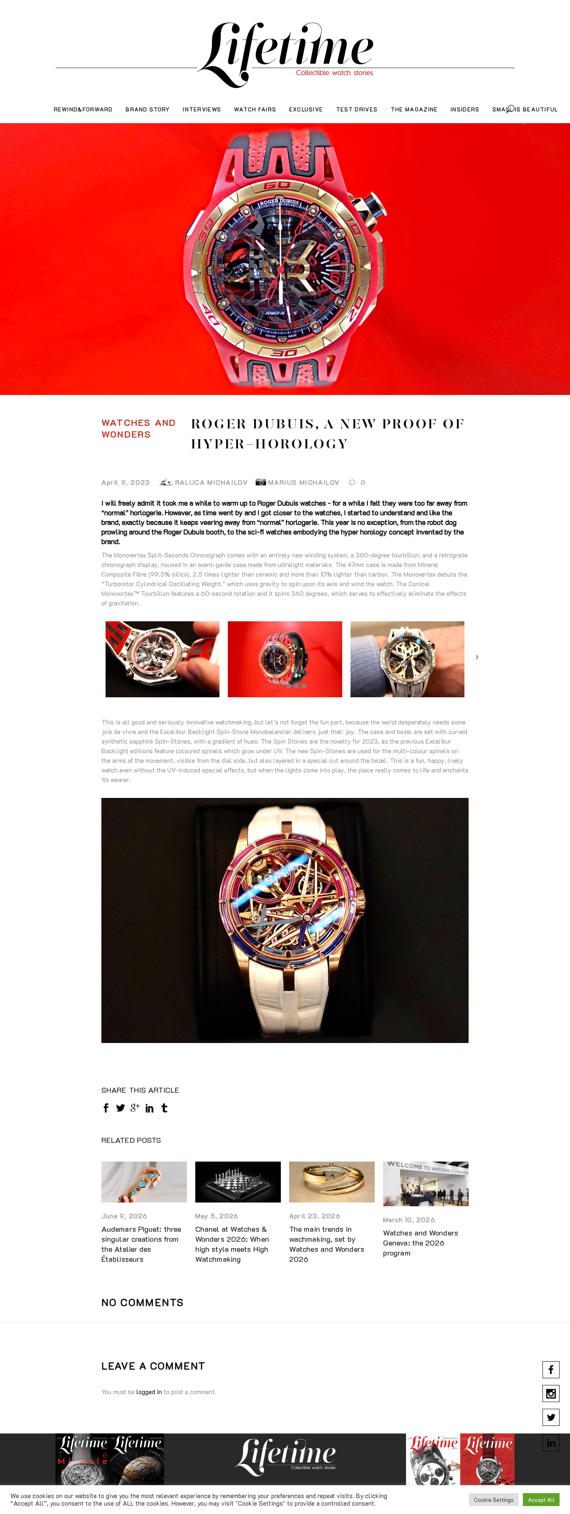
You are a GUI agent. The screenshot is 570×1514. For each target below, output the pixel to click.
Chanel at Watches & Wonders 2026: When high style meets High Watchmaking (232, 1244)
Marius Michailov (304, 482)
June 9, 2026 (124, 1215)
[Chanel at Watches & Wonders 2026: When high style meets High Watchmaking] (238, 1182)
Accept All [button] (541, 1499)
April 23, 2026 (314, 1215)
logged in (149, 1391)
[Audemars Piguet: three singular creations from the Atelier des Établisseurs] (144, 1182)
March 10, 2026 (409, 1219)
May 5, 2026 (216, 1215)
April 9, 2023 (125, 482)
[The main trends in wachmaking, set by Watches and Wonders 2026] (332, 1182)
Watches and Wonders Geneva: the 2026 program (420, 1243)
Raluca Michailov (211, 482)
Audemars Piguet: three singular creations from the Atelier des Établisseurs (141, 1244)
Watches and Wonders (138, 428)
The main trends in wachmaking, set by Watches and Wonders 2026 (326, 1244)
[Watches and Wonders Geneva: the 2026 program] (426, 1184)
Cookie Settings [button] (494, 1499)
